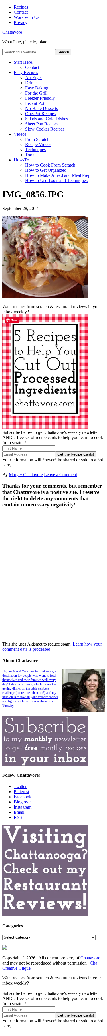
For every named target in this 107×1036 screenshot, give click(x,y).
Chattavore (12, 32)
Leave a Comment (60, 474)
